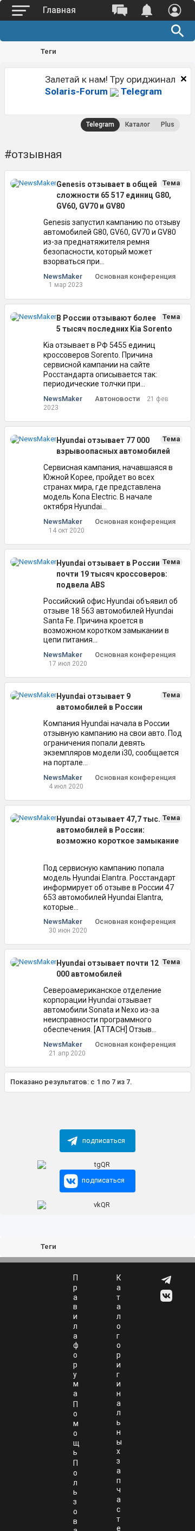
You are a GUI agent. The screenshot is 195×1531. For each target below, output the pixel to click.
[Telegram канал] (167, 1283)
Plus (167, 124)
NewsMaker (62, 276)
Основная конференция (135, 276)
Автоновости (117, 399)
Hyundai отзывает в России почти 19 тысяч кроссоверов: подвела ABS (111, 574)
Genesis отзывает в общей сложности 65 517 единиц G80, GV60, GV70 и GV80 (113, 195)
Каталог (137, 124)
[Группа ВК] (167, 1299)
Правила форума (76, 1335)
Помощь (76, 1428)
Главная (59, 10)
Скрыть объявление (183, 78)
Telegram (103, 91)
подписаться (103, 1140)
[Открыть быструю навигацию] (173, 52)
